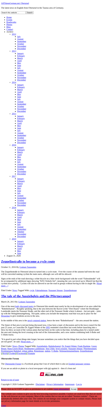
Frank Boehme (84, 346)
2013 (14, 51)
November (21, 46)
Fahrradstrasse (41, 290)
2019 (14, 239)
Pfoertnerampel (90, 348)
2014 (14, 82)
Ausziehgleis (41, 346)
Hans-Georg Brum (15, 348)
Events (9, 20)
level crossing (61, 348)
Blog (8, 27)
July (19, 36)
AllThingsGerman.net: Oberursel (15, 3)
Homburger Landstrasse (34, 348)
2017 (14, 176)
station (47, 351)
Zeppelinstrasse (70, 290)
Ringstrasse (39, 351)
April (19, 61)
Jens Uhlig (50, 348)
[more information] (61, 389)
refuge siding (27, 351)
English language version (79, 364)
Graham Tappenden (27, 267)
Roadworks (11, 22)
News (14, 290)
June (19, 65)
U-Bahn (54, 351)
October (20, 44)
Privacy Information (55, 384)
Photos (9, 24)
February (21, 56)
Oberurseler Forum (13, 364)
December (21, 48)
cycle (32, 290)
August (20, 39)
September (21, 41)
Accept (73, 389)
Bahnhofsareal (54, 346)
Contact (9, 29)
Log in (79, 384)
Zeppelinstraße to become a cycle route (28, 261)
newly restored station (36, 320)
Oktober (20, 232)
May (19, 63)
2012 (14, 34)
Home (9, 17)
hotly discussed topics (24, 306)
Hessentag (5, 316)
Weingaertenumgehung (69, 351)
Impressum (69, 384)
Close (3, 405)
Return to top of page (10, 380)
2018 (14, 207)
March (20, 58)
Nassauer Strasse (55, 290)
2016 (14, 145)
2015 (14, 114)
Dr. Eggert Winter (69, 346)
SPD (48, 327)
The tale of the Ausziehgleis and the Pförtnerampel (36, 296)
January (20, 53)
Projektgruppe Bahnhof (11, 351)
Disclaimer (40, 384)
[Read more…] (27, 341)
